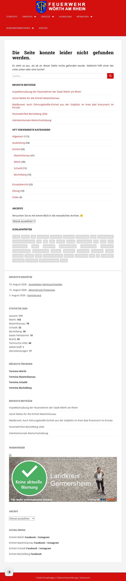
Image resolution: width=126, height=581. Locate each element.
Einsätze (45, 16)
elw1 (103, 241)
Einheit (16, 149)
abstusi (25, 236)
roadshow (17, 255)
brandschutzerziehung (23, 241)
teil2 (92, 255)
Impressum (85, 577)
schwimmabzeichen (53, 255)
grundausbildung (67, 246)
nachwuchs (97, 251)
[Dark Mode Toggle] (9, 572)
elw (95, 241)
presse (109, 251)
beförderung (82, 236)
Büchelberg (20, 174)
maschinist (69, 251)
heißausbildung (88, 246)
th (98, 255)
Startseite (11, 16)
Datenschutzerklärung (67, 577)
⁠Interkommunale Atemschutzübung (31, 120)
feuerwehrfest (19, 246)
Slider (15, 197)
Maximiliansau (22, 155)
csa (39, 241)
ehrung (70, 241)
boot (93, 236)
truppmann (18, 260)
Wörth (17, 161)
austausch (69, 236)
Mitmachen (83, 16)
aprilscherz (43, 236)
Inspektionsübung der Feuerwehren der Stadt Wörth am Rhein (46, 91)
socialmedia (81, 255)
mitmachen (83, 251)
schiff (38, 255)
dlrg (52, 241)
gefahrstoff (49, 246)
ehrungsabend (84, 241)
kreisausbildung (40, 251)
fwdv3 (35, 246)
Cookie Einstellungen (45, 577)
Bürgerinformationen (18, 28)
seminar (69, 255)
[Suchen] (110, 76)
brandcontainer (105, 236)
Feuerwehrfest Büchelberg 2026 (29, 113)
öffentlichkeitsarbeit (49, 260)
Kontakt (43, 28)
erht (111, 241)
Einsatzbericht (20, 184)
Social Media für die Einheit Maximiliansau (35, 98)
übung (64, 260)
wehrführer (32, 260)
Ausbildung (65, 16)
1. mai (16, 236)
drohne (60, 241)
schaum (29, 255)
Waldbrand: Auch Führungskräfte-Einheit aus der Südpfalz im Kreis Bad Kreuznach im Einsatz (63, 106)
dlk (45, 241)
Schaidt (18, 168)
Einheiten (27, 16)
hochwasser (107, 246)
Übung (16, 190)
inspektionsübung (21, 251)
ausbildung (56, 236)
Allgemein (17, 136)
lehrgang (56, 251)
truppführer (107, 255)
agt (33, 236)
